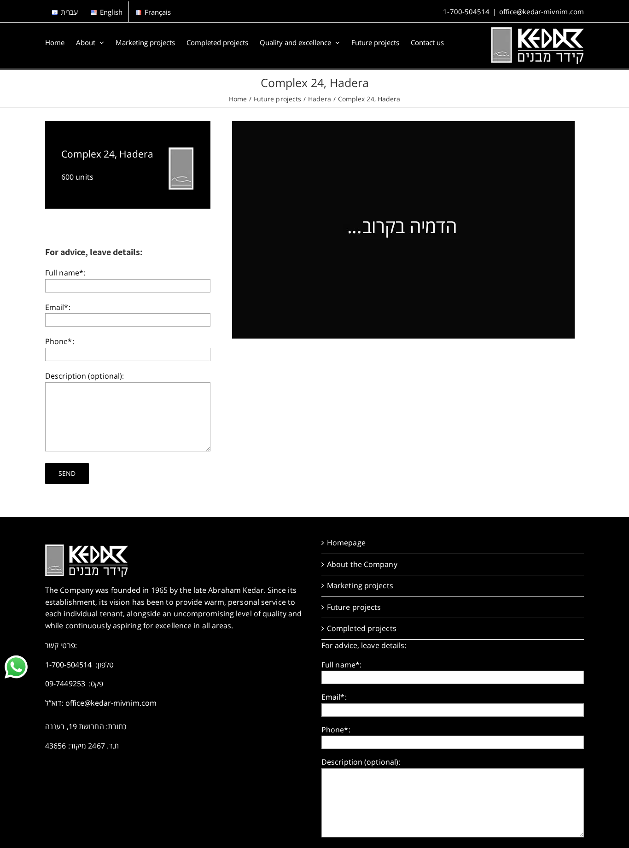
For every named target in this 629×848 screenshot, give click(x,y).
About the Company (362, 564)
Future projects (354, 607)
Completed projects (361, 628)
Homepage (346, 543)
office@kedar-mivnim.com (541, 11)
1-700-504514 (466, 11)
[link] (16, 666)
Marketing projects (360, 585)
